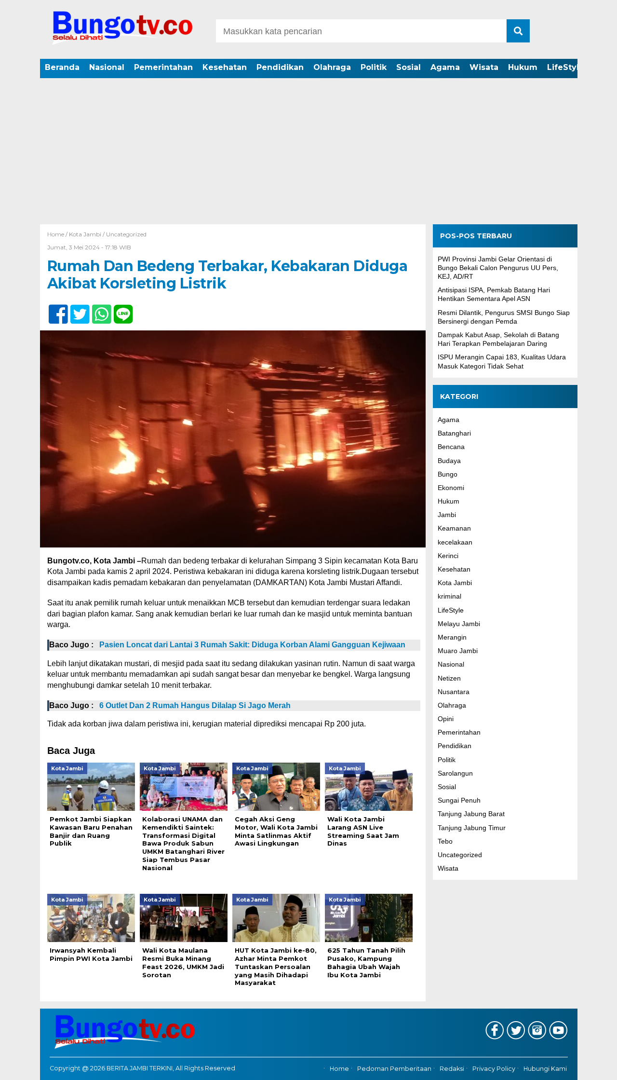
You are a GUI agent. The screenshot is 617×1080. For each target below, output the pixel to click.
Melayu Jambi (459, 624)
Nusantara (453, 692)
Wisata (483, 67)
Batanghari (454, 433)
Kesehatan (224, 67)
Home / (58, 234)
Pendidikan (280, 67)
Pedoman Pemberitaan (394, 1069)
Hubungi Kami (545, 1069)
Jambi (447, 515)
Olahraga (332, 67)
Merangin (452, 637)
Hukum (522, 67)
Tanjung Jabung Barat (471, 814)
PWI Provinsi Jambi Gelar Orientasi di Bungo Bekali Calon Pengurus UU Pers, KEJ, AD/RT (498, 267)
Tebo (445, 841)
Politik (374, 67)
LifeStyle (565, 67)
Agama (445, 67)
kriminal (449, 597)
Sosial (408, 67)
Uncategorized (126, 234)
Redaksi (452, 1069)
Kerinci (448, 556)
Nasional (106, 67)
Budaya (449, 461)
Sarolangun (455, 773)
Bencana (451, 447)
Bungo (447, 474)
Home (339, 1069)
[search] (518, 30)
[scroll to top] (588, 1066)
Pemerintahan (163, 67)
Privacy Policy (493, 1069)
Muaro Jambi (458, 651)
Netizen (449, 678)
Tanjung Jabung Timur (472, 828)
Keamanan (454, 529)
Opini (446, 719)
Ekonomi (451, 488)
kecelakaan (455, 542)
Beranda (62, 67)
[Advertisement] (308, 151)
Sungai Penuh (459, 801)
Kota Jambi (85, 234)
